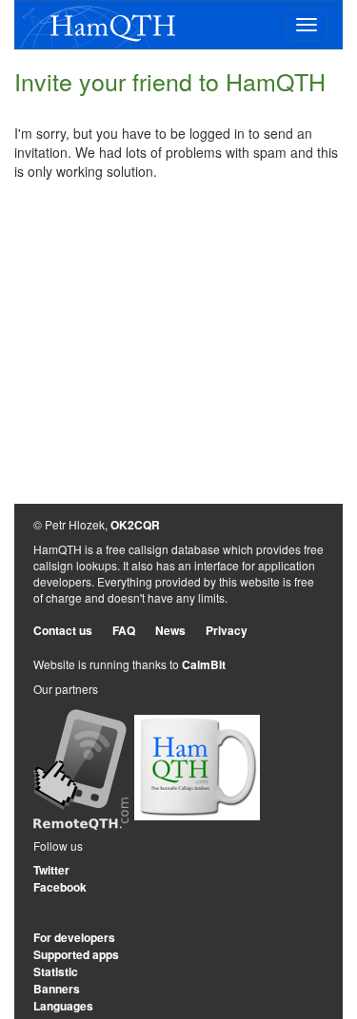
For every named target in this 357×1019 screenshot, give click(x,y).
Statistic (55, 971)
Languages (63, 1005)
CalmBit (204, 664)
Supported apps (76, 954)
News (170, 630)
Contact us (62, 630)
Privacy (227, 630)
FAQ (123, 630)
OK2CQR (135, 524)
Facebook (60, 886)
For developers (74, 937)
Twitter (51, 869)
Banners (56, 988)
